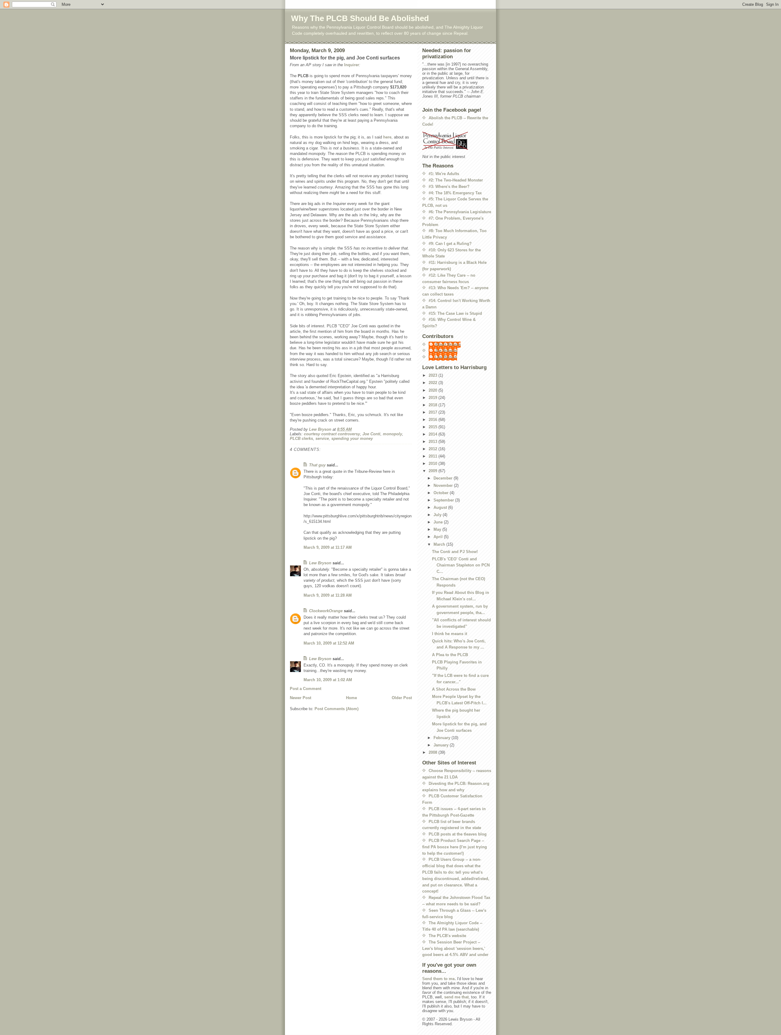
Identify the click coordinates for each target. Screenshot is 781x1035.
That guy (317, 465)
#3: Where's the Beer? (449, 186)
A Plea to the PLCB (450, 654)
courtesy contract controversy (332, 434)
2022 (433, 382)
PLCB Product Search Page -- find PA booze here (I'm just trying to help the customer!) (454, 847)
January (442, 745)
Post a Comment (305, 688)
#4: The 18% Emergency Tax (455, 193)
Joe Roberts (446, 350)
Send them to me (438, 978)
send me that (456, 997)
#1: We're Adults (444, 173)
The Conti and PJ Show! (455, 551)
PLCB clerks (301, 438)
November (444, 485)
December (444, 478)
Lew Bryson (320, 563)
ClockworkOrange (326, 611)
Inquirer (351, 65)
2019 (433, 397)
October (442, 493)
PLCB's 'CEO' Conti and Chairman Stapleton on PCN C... (461, 565)
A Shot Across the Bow (454, 689)
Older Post (402, 697)
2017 (433, 412)
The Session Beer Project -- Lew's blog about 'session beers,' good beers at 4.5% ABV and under (455, 948)
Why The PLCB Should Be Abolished (360, 18)
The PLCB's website (447, 935)
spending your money (352, 438)
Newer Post (300, 697)
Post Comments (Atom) (336, 708)
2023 (433, 375)
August (441, 507)
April (439, 536)
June (439, 522)
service (322, 438)
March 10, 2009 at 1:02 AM (328, 679)
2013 (433, 441)
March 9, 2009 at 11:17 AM (328, 547)
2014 (433, 434)
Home (351, 697)
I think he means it (449, 633)
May (438, 529)
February (443, 737)
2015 (433, 427)
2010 (433, 463)
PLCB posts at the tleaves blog (458, 834)
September (444, 500)
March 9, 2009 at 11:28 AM (328, 595)
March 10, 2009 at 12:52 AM (329, 643)
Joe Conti (371, 434)
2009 (433, 471)
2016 (433, 419)
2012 (433, 449)
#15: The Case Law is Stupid (455, 313)
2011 (433, 456)
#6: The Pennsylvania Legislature (460, 212)
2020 (433, 390)
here (387, 137)
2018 (433, 405)
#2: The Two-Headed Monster (456, 180)
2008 (433, 752)
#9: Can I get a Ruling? (450, 243)
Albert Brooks (448, 344)
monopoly (392, 434)
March (440, 544)
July (438, 514)
